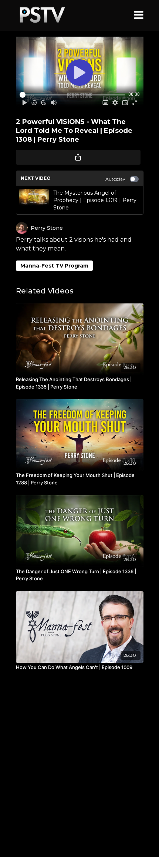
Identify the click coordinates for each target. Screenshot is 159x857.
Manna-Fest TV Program (54, 265)
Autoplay (115, 179)
